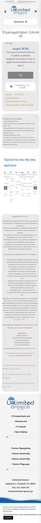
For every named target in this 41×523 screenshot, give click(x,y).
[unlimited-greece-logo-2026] (20, 4)
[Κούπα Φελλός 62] (7, 172)
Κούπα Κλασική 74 (30, 186)
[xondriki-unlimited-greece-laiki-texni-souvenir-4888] (20, 469)
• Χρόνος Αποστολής (20, 459)
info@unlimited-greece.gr (26, 1)
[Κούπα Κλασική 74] (30, 172)
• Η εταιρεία (20, 427)
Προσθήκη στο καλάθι (22, 86)
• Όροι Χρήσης (20, 432)
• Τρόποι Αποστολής (20, 453)
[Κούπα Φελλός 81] (24, 172)
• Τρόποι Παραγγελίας (20, 448)
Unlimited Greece (30, 348)
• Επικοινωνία (20, 421)
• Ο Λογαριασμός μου (20, 416)
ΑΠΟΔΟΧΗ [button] (8, 518)
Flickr (23, 319)
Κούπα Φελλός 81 (24, 186)
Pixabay (17, 319)
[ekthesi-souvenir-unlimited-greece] (20, 436)
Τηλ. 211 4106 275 (20, 487)
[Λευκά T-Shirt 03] (12, 172)
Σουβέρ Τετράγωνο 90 (19, 184)
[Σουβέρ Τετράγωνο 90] (20, 172)
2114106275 (9, 1)
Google (32, 317)
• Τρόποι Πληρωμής (20, 464)
